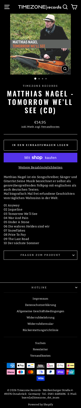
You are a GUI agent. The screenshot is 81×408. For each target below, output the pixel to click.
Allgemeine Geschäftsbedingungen (40, 311)
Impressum (40, 298)
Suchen (40, 343)
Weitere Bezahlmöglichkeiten (40, 167)
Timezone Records (40, 86)
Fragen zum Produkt (41, 255)
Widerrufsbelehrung (40, 317)
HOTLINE (39, 287)
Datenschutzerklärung (40, 305)
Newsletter (40, 349)
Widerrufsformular (40, 323)
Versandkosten (50, 126)
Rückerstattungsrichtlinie (41, 330)
